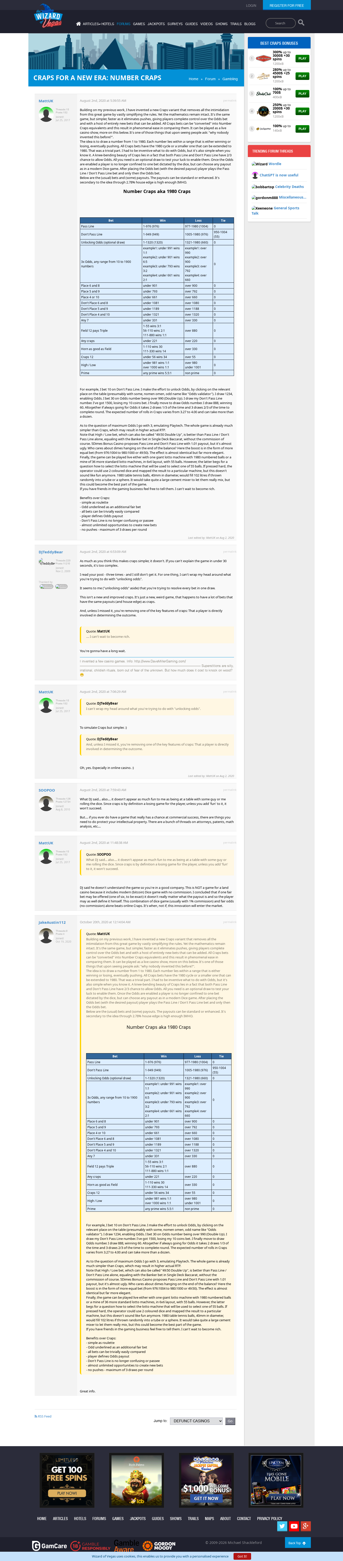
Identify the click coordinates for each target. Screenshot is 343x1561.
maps (209, 1518)
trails (236, 24)
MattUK (46, 100)
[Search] (301, 23)
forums (124, 24)
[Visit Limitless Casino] (67, 1480)
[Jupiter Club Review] (263, 75)
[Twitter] (282, 1526)
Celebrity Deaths (289, 186)
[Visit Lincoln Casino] (276, 1480)
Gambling (230, 79)
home (42, 1518)
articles (60, 1518)
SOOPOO (47, 790)
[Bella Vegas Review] (263, 58)
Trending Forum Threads (272, 151)
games (139, 24)
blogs (250, 24)
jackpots (156, 24)
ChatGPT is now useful (279, 175)
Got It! (242, 1556)
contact (244, 1518)
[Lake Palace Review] (263, 111)
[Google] (306, 1526)
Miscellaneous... (292, 197)
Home (193, 79)
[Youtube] (294, 1526)
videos (206, 24)
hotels (107, 24)
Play (302, 58)
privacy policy (269, 1518)
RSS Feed (44, 1416)
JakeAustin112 (52, 922)
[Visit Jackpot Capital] (206, 1480)
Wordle (275, 163)
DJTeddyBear (51, 551)
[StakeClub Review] (263, 93)
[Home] (77, 25)
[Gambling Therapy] (159, 1545)
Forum (210, 79)
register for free (287, 6)
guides (191, 24)
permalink (230, 100)
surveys (175, 24)
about (225, 1518)
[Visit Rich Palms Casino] (136, 1480)
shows (221, 24)
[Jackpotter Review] (263, 128)
